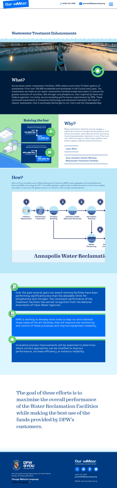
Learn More (71, 149)
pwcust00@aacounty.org (94, 3)
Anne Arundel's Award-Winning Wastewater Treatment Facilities (82, 159)
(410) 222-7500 (68, 3)
